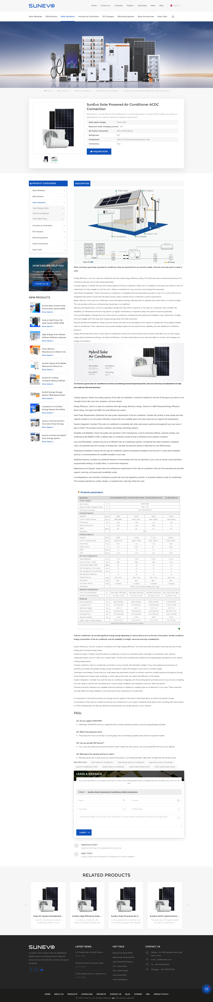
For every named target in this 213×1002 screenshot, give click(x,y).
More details (47, 312)
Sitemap (138, 994)
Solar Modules (35, 16)
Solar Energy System (41, 208)
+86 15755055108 (162, 964)
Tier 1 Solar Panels (120, 966)
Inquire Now (100, 151)
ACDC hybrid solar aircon (165, 767)
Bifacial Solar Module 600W (123, 957)
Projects (130, 5)
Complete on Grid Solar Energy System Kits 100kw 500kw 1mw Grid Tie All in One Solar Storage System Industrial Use (53, 408)
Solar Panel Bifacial (120, 979)
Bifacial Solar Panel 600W (123, 953)
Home (94, 5)
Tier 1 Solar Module (120, 971)
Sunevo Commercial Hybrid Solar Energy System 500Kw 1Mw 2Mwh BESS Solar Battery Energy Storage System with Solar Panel (54, 437)
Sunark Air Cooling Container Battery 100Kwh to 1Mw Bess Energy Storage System (53, 379)
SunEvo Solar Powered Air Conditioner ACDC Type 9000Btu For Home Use (88, 916)
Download (142, 5)
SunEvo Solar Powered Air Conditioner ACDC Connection (113, 792)
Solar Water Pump (40, 219)
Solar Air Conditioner (82, 91)
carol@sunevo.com (164, 960)
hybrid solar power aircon (139, 767)
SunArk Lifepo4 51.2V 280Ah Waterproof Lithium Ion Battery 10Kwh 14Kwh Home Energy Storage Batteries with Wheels (54, 365)
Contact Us (105, 5)
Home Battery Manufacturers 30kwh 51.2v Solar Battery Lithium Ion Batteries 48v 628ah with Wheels (54, 350)
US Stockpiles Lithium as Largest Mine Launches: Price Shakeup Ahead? (91, 974)
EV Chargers (108, 16)
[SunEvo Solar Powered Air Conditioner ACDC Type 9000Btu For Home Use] (87, 899)
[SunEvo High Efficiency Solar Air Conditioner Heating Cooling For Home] (48, 899)
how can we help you (48, 265)
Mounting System (126, 16)
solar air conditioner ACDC (87, 767)
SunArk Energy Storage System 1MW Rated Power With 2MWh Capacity (53, 394)
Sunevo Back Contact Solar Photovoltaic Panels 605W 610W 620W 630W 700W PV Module (54, 307)
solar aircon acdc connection (161, 762)
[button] (187, 905)
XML (148, 994)
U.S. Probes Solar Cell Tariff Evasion (89, 952)
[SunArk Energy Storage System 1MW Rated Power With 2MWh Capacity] (35, 394)
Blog (161, 5)
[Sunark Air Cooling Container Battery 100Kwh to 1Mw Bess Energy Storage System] (35, 379)
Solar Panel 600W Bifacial (123, 962)
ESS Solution (51, 16)
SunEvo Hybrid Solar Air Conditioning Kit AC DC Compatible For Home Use (166, 916)
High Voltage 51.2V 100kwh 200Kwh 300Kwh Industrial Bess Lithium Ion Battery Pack (54, 336)
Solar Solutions (68, 16)
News (153, 5)
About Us (58, 994)
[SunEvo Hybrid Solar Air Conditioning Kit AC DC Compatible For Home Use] (165, 899)
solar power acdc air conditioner (131, 762)
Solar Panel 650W (119, 975)
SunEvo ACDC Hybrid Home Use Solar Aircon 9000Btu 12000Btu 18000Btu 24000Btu (127, 916)
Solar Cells (162, 16)
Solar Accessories (146, 16)
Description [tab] (82, 183)
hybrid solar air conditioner (113, 767)
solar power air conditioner (102, 762)
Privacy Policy (161, 994)
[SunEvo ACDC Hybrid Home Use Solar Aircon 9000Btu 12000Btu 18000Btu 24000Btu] (126, 899)
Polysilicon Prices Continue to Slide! (89, 963)
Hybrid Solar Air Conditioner (107, 91)
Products (72, 994)
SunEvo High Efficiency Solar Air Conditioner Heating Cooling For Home (49, 916)
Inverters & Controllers (88, 16)
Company (118, 5)
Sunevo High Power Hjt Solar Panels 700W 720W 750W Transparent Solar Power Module (53, 322)
